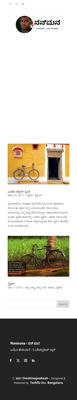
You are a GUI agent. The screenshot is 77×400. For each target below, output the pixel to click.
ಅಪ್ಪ (38, 287)
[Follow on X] (16, 3)
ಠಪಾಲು (51, 287)
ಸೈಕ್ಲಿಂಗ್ (38, 195)
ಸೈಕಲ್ (30, 195)
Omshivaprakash (35, 378)
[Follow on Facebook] (10, 3)
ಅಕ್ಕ (27, 287)
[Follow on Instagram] (26, 360)
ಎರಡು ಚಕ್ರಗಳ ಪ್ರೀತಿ (19, 191)
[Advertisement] (38, 92)
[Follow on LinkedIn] (22, 3)
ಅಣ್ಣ (32, 287)
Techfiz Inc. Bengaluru (46, 383)
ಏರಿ (44, 287)
